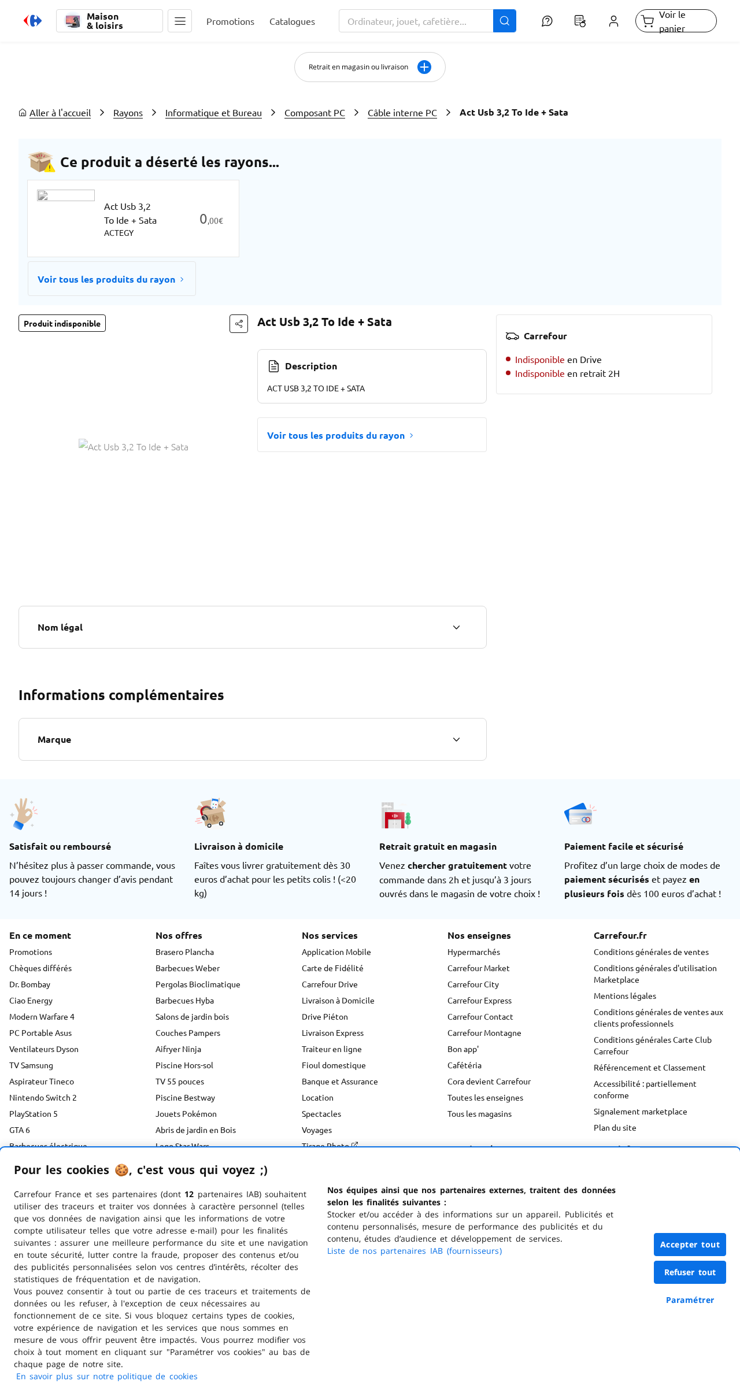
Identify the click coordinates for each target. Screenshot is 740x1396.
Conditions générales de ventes (651, 951)
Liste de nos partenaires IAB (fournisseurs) (414, 1250)
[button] (180, 20)
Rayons (128, 112)
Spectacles (321, 1113)
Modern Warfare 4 (42, 1016)
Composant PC (314, 112)
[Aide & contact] (546, 20)
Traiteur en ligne (332, 1048)
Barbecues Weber (188, 967)
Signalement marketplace (640, 1111)
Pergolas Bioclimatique (198, 984)
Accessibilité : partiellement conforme (645, 1089)
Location (318, 1097)
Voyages (317, 1129)
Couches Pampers (188, 1032)
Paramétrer (690, 1299)
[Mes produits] (580, 20)
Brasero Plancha (185, 951)
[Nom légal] (456, 627)
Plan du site (615, 1127)
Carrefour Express (479, 1000)
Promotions (30, 951)
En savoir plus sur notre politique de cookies (107, 1376)
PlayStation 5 (33, 1113)
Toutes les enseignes (485, 1097)
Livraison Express (333, 1032)
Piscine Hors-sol (184, 1065)
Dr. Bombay (29, 984)
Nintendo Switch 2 (43, 1097)
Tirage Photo (326, 1146)
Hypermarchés (473, 951)
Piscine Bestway (185, 1097)
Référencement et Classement (650, 1067)
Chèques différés (40, 967)
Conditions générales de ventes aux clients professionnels (658, 1017)
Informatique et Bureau (213, 112)
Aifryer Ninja (178, 1048)
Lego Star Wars (182, 1146)
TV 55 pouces (180, 1081)
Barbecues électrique (48, 1146)
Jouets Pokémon (186, 1113)
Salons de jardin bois (192, 1016)
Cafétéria (464, 1065)
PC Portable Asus (40, 1032)
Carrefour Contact (480, 1016)
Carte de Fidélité (333, 967)
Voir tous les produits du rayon (106, 279)
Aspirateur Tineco (41, 1081)
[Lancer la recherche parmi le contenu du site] (505, 21)
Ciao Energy (31, 1000)
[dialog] (370, 1271)
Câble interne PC (402, 112)
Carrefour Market (478, 967)
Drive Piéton (325, 1016)
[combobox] (428, 20)
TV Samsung (31, 1065)
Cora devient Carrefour (489, 1081)
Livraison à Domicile (338, 1000)
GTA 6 (19, 1129)
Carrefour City (473, 984)
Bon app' (463, 1048)
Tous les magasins (479, 1113)
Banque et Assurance (340, 1081)
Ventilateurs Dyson (44, 1048)
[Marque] (456, 739)
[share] (239, 323)
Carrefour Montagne (484, 1032)
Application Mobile (336, 951)
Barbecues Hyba (185, 1000)
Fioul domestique (334, 1065)
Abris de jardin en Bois (196, 1129)
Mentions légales (625, 995)
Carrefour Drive (330, 984)
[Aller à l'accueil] (32, 20)
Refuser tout (690, 1272)
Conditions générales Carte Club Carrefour (653, 1045)
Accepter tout (690, 1244)
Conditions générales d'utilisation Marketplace (655, 973)
